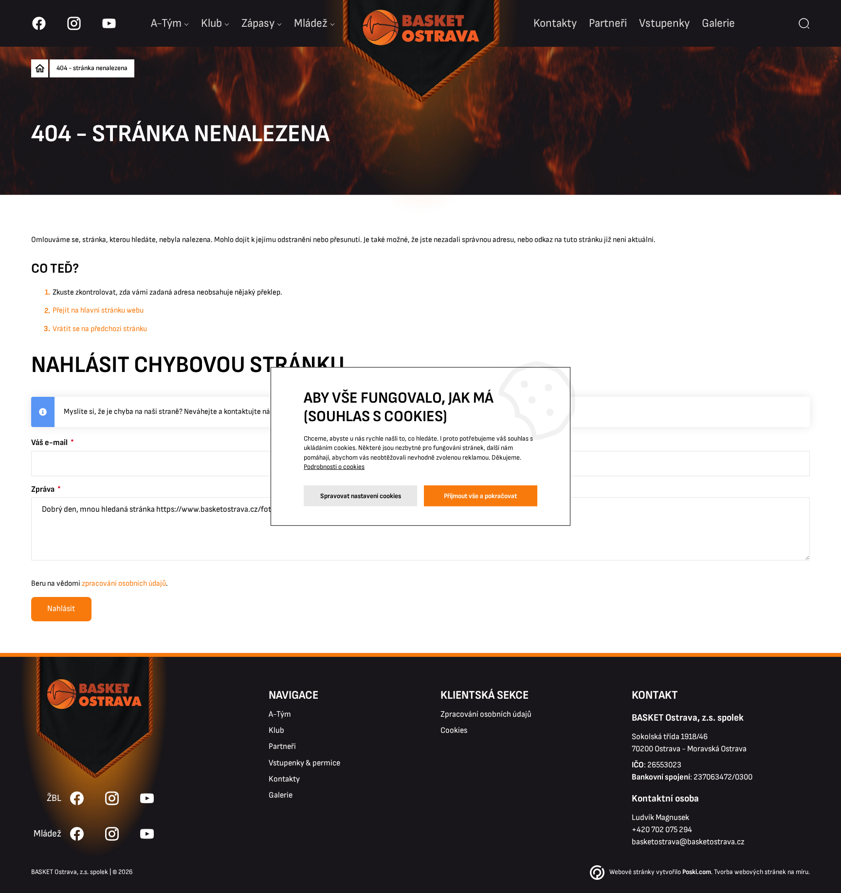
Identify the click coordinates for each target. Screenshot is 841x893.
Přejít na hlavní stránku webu (98, 310)
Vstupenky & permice (304, 763)
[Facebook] (77, 834)
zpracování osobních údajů (124, 583)
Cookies (453, 730)
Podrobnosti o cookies (334, 467)
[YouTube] (147, 834)
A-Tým (280, 714)
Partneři (608, 23)
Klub (211, 23)
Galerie (718, 23)
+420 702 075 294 (662, 830)
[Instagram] (112, 834)
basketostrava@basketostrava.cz (688, 842)
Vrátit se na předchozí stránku (100, 329)
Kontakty (555, 23)
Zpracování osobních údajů (485, 714)
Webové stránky (632, 872)
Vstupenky (664, 23)
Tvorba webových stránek (750, 872)
